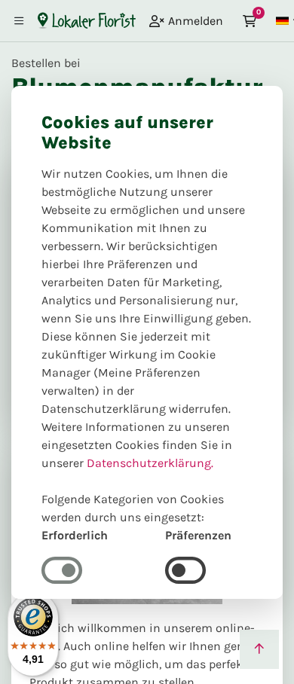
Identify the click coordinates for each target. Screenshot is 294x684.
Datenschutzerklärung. (150, 463)
